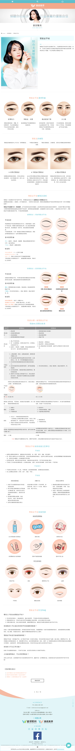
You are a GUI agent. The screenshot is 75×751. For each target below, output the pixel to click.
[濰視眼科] (29, 722)
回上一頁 (38, 692)
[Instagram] (36, 729)
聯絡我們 (37, 680)
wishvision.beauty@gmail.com (39, 707)
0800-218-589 (39, 705)
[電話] (46, 729)
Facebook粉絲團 (37, 736)
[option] (19, 63)
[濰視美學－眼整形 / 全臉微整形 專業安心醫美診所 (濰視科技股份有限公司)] (37, 5)
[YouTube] (32, 729)
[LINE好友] (39, 729)
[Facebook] (29, 729)
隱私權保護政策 (60, 749)
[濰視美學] (46, 722)
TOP (73, 706)
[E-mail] (42, 729)
